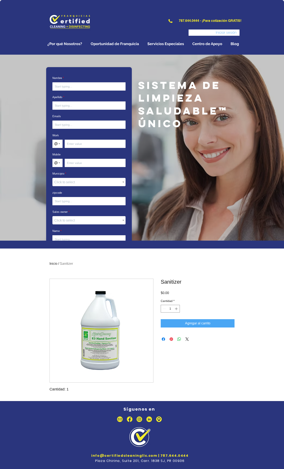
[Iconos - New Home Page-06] (139, 419)
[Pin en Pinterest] (171, 339)
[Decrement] (164, 308)
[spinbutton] (170, 308)
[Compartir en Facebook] (163, 339)
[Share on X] (187, 339)
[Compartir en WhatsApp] (179, 339)
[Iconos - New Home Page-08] (159, 419)
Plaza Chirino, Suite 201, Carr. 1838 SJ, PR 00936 (139, 460)
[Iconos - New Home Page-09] (120, 419)
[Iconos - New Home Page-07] (149, 419)
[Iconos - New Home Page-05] (129, 419)
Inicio (53, 263)
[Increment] (176, 308)
